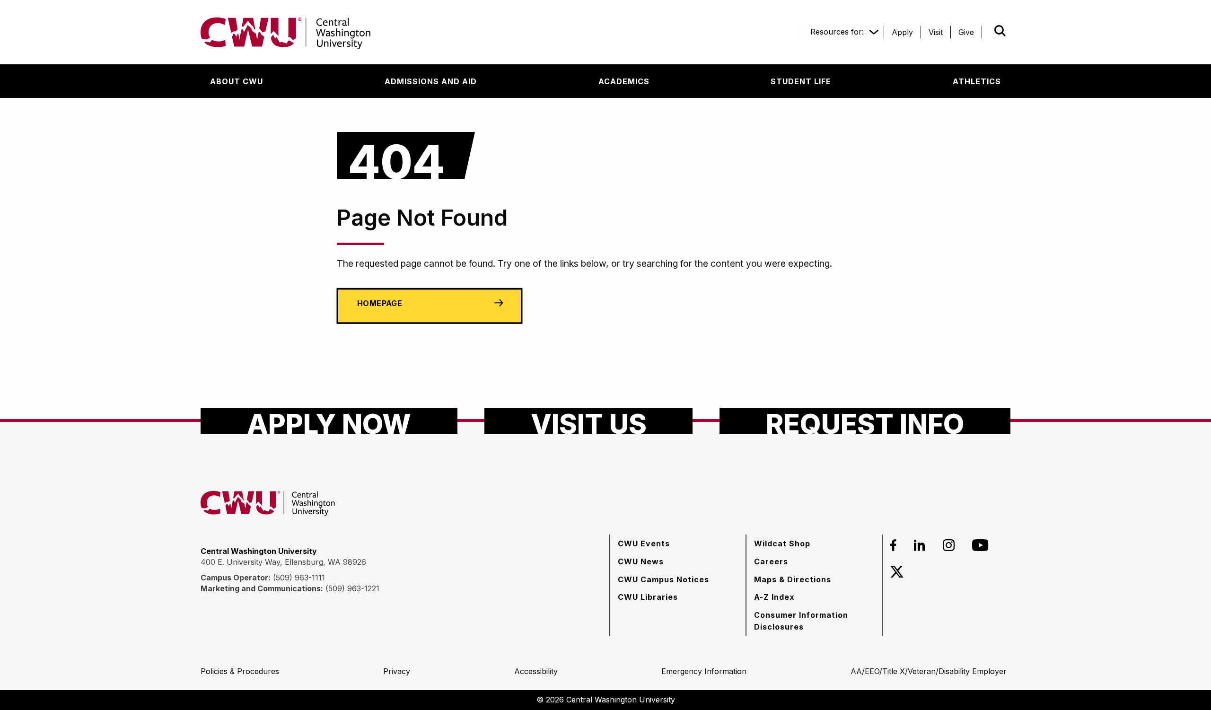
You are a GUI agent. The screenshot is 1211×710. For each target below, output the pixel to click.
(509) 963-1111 (299, 577)
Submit (987, 30)
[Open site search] (1000, 30)
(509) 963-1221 (352, 588)
